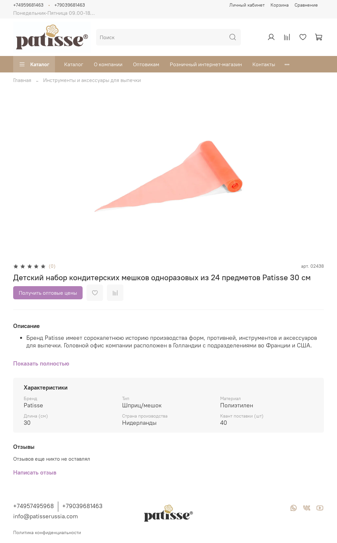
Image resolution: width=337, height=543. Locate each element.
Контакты (263, 64)
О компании (108, 64)
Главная (22, 80)
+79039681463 (69, 5)
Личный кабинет (247, 5)
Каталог (39, 64)
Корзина (280, 5)
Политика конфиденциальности (47, 532)
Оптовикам (146, 64)
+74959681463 (28, 5)
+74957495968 (33, 506)
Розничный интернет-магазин (206, 64)
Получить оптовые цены (48, 292)
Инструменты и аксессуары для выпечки (92, 80)
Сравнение (306, 5)
